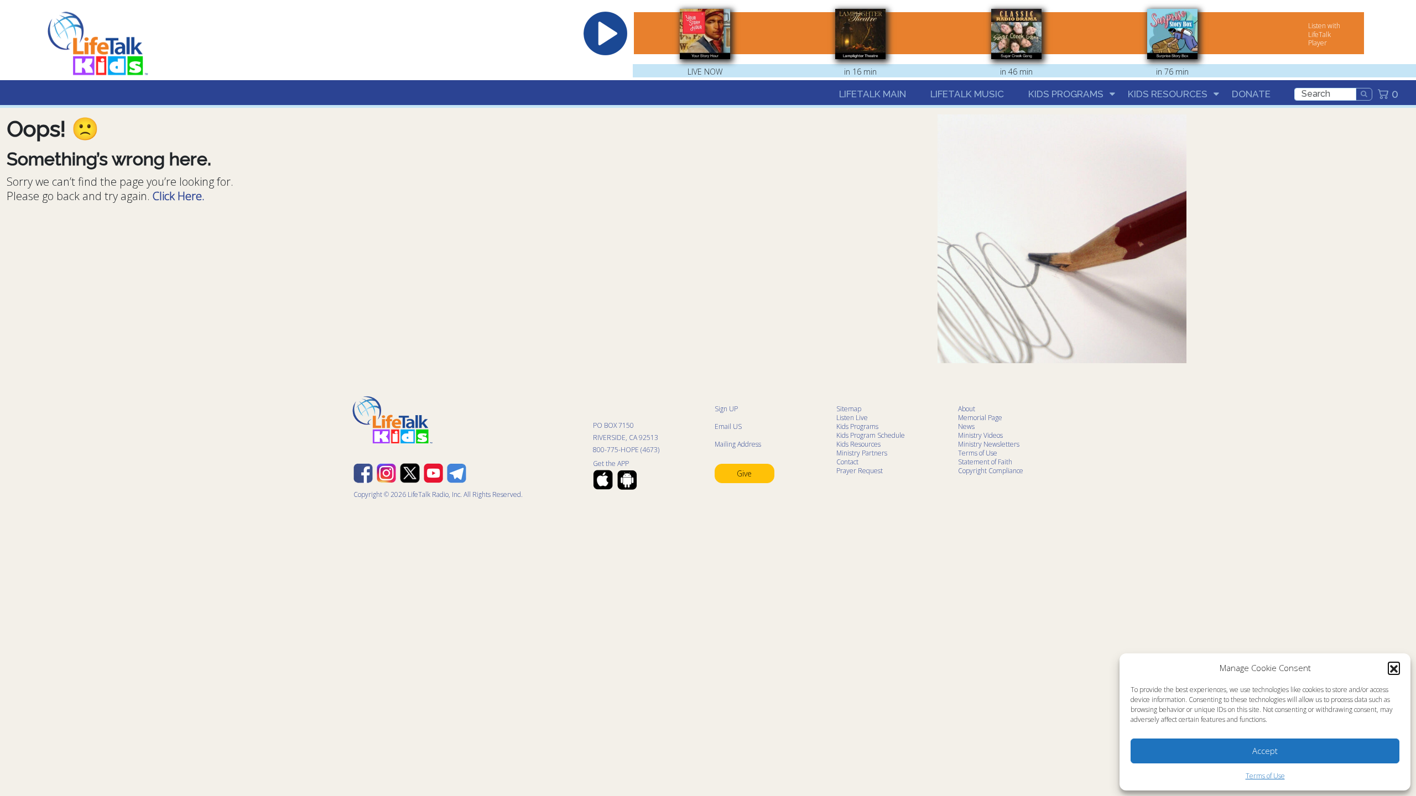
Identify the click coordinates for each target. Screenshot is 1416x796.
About (966, 408)
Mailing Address (738, 444)
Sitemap (848, 408)
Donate (1251, 94)
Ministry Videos (980, 435)
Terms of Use (1265, 776)
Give (744, 473)
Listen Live (852, 417)
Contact (847, 462)
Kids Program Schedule (870, 435)
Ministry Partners (861, 453)
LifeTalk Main (872, 94)
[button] (1393, 667)
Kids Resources (1167, 94)
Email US (728, 426)
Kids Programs (1065, 94)
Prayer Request (859, 470)
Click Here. (179, 195)
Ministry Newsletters (988, 444)
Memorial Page (980, 417)
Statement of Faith (985, 462)
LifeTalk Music (967, 94)
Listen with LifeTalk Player (1324, 34)
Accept (1265, 750)
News (966, 426)
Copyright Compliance (990, 470)
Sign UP (726, 408)
